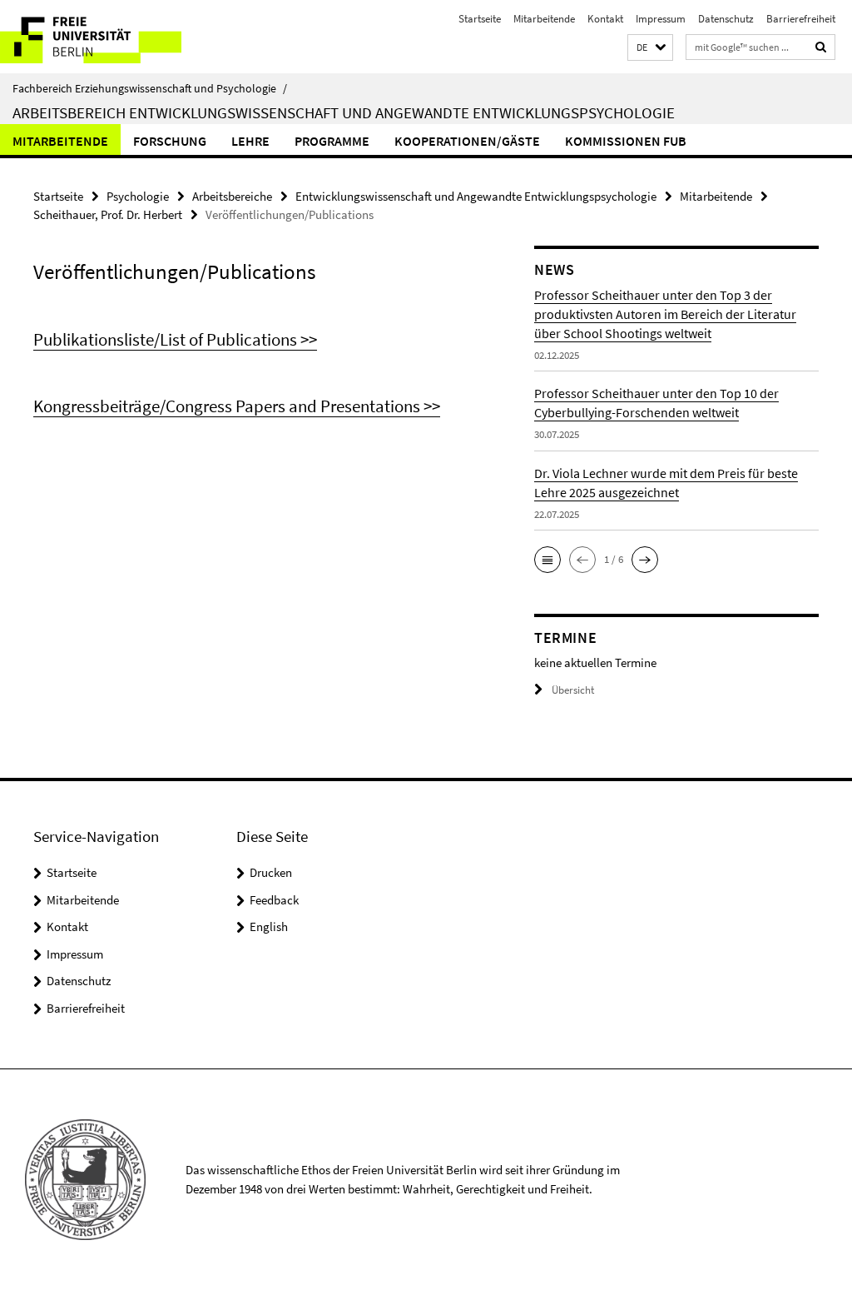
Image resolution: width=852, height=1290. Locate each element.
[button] (650, 48)
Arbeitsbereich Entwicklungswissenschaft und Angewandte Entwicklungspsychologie (343, 112)
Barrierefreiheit (800, 19)
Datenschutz (726, 19)
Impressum (661, 19)
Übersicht (573, 690)
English (269, 926)
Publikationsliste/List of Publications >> (175, 339)
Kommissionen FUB (625, 140)
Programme (332, 140)
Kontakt (605, 19)
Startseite (479, 19)
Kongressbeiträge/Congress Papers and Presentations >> (236, 406)
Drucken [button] (271, 872)
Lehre (250, 140)
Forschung (169, 140)
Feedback (274, 900)
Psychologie (137, 196)
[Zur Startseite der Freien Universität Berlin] (110, 36)
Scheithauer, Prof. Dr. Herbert (107, 214)
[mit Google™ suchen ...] (821, 47)
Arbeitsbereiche (232, 196)
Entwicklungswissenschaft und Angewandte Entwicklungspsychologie (475, 196)
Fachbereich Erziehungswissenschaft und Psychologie (149, 88)
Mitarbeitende (544, 19)
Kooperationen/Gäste (467, 140)
